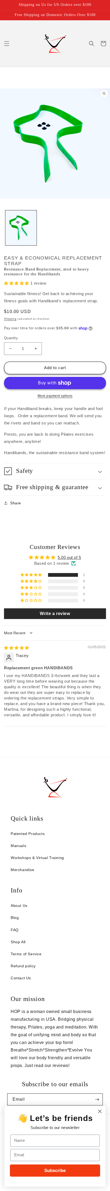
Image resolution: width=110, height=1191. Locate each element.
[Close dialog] (100, 1111)
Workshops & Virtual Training (37, 858)
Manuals (18, 846)
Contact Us (21, 978)
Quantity (11, 338)
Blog (15, 917)
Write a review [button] (55, 613)
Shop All (18, 942)
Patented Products (28, 834)
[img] (16, 647)
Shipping (10, 318)
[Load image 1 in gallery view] (21, 227)
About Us (19, 905)
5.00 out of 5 (69, 557)
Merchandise (22, 870)
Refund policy (23, 966)
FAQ (15, 930)
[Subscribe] (97, 1099)
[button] (7, 43)
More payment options (55, 396)
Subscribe (55, 1170)
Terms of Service (26, 954)
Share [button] (15, 503)
